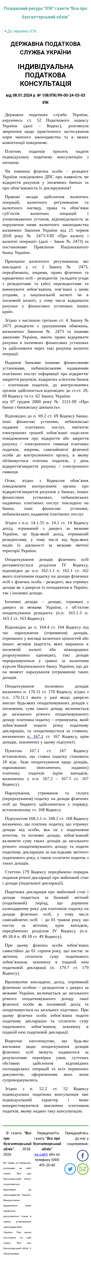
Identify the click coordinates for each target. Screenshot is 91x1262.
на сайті (41, 1155)
